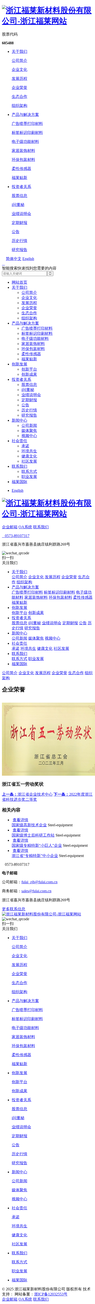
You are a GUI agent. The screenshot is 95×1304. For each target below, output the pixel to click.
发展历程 (19, 78)
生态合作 (19, 96)
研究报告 (19, 250)
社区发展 (29, 461)
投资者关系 (21, 187)
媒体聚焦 (29, 430)
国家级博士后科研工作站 (33, 835)
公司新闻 (29, 425)
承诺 (25, 446)
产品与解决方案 (25, 114)
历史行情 (19, 241)
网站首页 (19, 282)
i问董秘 (18, 205)
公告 (15, 232)
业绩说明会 (21, 214)
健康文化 (29, 456)
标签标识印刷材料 (27, 132)
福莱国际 (19, 482)
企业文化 (19, 69)
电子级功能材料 (25, 142)
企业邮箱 (10, 527)
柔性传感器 (21, 169)
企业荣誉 (19, 87)
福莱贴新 (19, 178)
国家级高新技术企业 (29, 825)
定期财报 (19, 223)
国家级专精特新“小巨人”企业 (37, 845)
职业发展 (29, 477)
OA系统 (25, 527)
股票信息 (19, 196)
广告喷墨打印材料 (27, 123)
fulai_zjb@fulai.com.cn (39, 882)
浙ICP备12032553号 (50, 1294)
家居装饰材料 (23, 151)
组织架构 (19, 105)
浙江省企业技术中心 (27, 794)
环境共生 (29, 451)
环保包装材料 (23, 160)
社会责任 (19, 441)
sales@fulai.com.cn (36, 891)
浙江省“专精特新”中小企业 (35, 856)
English (17, 490)
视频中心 (29, 436)
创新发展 (19, 364)
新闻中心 (19, 420)
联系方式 (29, 471)
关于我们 (19, 51)
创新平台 (29, 369)
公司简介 (19, 60)
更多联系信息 (13, 909)
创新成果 (29, 374)
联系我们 (19, 466)
